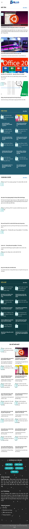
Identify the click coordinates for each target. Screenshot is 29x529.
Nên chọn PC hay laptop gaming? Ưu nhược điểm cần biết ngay (13, 197)
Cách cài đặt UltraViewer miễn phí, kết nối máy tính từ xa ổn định (21, 430)
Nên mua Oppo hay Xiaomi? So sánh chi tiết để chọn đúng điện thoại (7, 166)
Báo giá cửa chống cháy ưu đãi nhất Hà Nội (8, 267)
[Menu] (2, 2)
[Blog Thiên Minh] (14, 2)
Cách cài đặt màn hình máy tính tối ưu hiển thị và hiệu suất (11, 53)
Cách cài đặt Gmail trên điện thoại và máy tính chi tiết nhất (21, 394)
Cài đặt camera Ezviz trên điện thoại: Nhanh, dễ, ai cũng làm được (22, 138)
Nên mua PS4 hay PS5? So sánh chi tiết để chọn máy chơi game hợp (12, 223)
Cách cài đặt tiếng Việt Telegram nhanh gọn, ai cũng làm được (6, 377)
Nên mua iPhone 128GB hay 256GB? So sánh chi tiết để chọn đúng (21, 152)
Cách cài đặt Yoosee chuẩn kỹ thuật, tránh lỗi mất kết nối (7, 430)
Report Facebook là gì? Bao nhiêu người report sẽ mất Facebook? (21, 320)
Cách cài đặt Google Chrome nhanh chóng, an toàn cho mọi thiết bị (7, 394)
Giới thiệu (4, 507)
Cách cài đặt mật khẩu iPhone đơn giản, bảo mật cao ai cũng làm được (7, 138)
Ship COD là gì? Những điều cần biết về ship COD (7, 333)
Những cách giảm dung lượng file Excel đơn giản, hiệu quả (11, 97)
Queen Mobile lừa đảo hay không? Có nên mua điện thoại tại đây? (7, 308)
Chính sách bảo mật (7, 512)
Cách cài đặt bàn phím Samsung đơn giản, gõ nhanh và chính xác (7, 124)
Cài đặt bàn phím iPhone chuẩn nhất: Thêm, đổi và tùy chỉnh (7, 152)
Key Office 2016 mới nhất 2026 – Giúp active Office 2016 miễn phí (12, 74)
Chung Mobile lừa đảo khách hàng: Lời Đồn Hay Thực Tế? (21, 308)
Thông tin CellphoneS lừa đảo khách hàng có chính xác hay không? (7, 320)
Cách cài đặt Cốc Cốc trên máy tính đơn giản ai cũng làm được (7, 412)
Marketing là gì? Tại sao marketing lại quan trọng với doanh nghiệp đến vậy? (22, 333)
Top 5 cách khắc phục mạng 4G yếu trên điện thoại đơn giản (21, 166)
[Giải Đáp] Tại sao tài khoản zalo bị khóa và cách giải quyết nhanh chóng (7, 295)
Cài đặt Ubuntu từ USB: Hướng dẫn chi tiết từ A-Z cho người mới (13, 27)
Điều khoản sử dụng (7, 510)
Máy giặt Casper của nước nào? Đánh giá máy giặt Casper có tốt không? (21, 295)
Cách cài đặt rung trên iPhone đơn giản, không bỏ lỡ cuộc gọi (22, 124)
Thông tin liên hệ (6, 514)
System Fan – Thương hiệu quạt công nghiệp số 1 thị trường (11, 245)
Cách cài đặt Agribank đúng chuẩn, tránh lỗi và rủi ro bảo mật (21, 412)
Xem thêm (25, 7)
